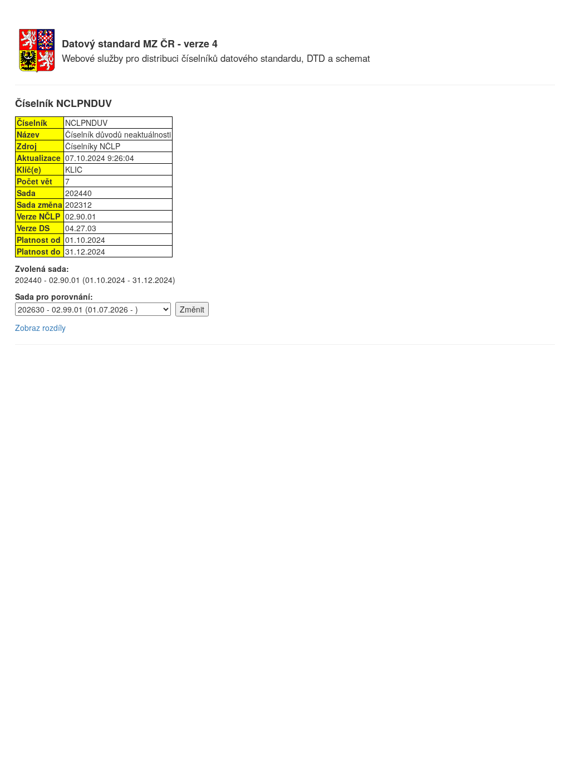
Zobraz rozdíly (40, 327)
